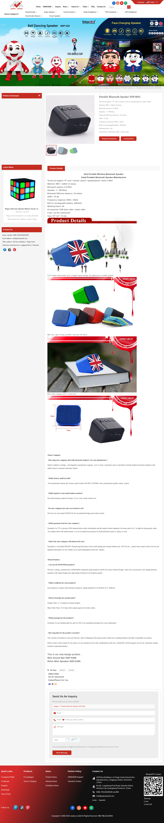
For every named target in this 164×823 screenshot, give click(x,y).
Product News (51, 777)
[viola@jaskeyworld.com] (55, 684)
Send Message (61, 753)
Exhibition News (52, 786)
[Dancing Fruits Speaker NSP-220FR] (82, 52)
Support (4, 786)
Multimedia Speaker (11, 126)
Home (99, 88)
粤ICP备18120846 (105, 816)
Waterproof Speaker (11, 113)
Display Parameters (109, 139)
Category (106, 88)
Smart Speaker (8, 158)
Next (41, 192)
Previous (2, 192)
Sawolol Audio (8, 100)
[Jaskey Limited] (17, 5)
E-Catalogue (29, 777)
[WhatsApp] (125, 3)
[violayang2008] (49, 684)
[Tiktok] (9, 249)
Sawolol (102, 800)
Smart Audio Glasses (10, 149)
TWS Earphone (8, 140)
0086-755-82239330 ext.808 (107, 792)
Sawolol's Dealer (74, 781)
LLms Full (148, 804)
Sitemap (147, 798)
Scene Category (30, 781)
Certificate (5, 781)
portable (71, 670)
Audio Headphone (9, 135)
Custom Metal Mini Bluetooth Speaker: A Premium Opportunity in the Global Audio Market (25, 209)
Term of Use (6, 794)
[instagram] (118, 3)
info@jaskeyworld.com (105, 796)
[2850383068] (52, 684)
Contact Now (129, 139)
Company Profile (7, 777)
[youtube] (122, 3)
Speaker (62, 670)
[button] (69, 83)
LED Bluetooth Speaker (12, 118)
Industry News (51, 781)
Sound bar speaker (10, 122)
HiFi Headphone (9, 144)
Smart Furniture (9, 131)
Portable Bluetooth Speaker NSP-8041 (72, 706)
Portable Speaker (127, 88)
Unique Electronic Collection (13, 153)
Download (5, 790)
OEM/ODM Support (75, 777)
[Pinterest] (14, 249)
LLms (146, 801)
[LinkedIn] (4, 249)
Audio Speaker (115, 88)
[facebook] (114, 3)
